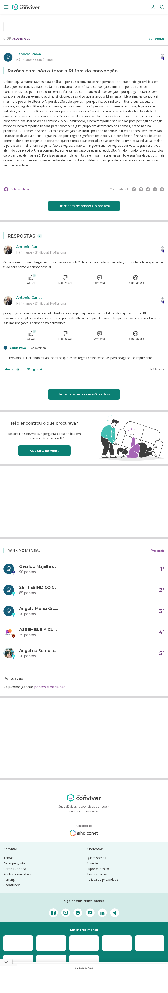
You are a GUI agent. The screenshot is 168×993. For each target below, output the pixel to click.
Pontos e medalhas (17, 874)
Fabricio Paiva (28, 54)
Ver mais (157, 550)
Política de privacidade (102, 879)
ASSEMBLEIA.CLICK (39, 629)
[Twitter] (147, 189)
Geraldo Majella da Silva (39, 566)
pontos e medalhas (49, 686)
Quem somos (96, 858)
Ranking (9, 879)
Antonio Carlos (29, 247)
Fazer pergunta (14, 863)
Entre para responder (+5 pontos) (84, 206)
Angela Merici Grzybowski (39, 608)
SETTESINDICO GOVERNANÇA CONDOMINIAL (39, 587)
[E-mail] (161, 189)
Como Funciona (15, 869)
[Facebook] (141, 189)
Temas (8, 858)
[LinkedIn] (155, 189)
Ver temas (156, 38)
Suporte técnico (98, 869)
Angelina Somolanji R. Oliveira (39, 650)
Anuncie (92, 863)
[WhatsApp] (133, 189)
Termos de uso (97, 874)
